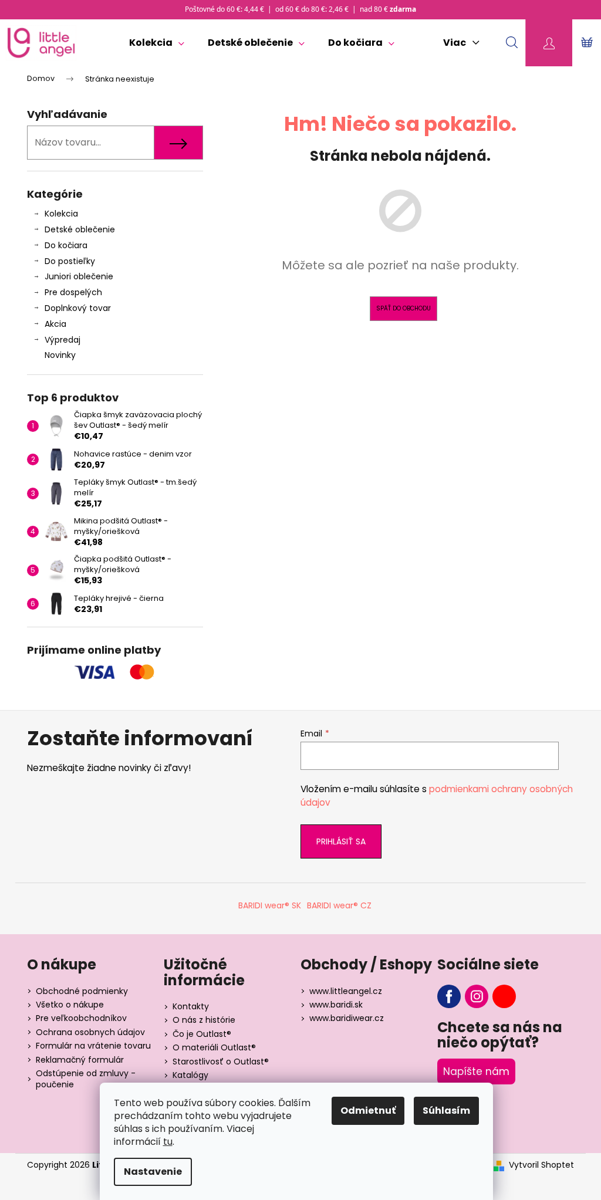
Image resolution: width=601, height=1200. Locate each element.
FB (449, 996)
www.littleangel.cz (345, 991)
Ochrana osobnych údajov (90, 1032)
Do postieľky (70, 261)
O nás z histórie (204, 1020)
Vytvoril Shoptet (541, 1165)
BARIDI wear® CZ (339, 905)
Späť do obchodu (403, 308)
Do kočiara (66, 245)
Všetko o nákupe (70, 1004)
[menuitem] (156, 42)
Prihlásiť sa (341, 841)
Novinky (60, 355)
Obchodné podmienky (82, 991)
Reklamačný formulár (80, 1060)
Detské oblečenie (80, 229)
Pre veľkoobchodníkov (81, 1018)
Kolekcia (61, 213)
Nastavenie (153, 1171)
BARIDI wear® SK (269, 905)
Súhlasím (446, 1110)
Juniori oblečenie (79, 276)
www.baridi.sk (336, 1004)
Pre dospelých (73, 292)
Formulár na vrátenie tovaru (93, 1046)
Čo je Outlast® (202, 1034)
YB (504, 996)
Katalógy (190, 1075)
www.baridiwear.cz (346, 1018)
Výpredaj (62, 340)
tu (168, 1141)
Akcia (55, 324)
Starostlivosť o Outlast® (221, 1061)
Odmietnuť (368, 1110)
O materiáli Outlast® (214, 1047)
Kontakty (191, 1006)
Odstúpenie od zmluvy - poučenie (86, 1078)
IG (476, 996)
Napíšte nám (476, 1071)
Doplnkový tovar (78, 308)
